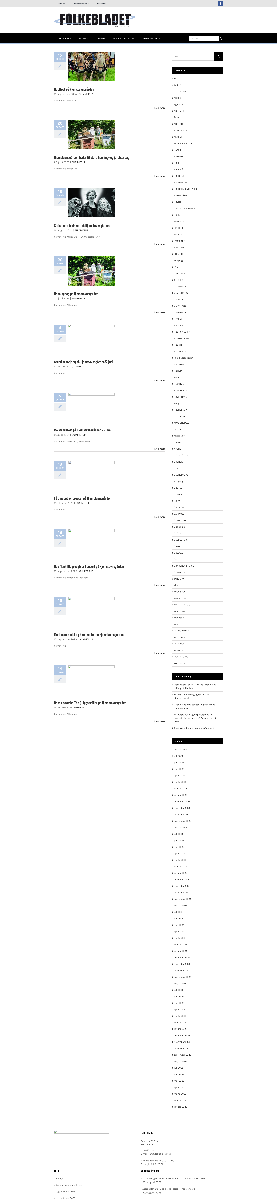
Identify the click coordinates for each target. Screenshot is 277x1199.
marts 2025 (180, 860)
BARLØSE (178, 156)
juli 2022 (178, 1067)
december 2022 (182, 1035)
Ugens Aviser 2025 (65, 1191)
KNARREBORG (181, 390)
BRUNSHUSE (180, 182)
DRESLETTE (180, 215)
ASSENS (178, 137)
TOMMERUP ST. (182, 604)
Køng (176, 403)
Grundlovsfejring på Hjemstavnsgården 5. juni (91, 339)
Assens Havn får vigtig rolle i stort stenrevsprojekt (168, 1188)
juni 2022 (179, 1074)
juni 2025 (179, 840)
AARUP (177, 85)
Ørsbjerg (178, 481)
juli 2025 (178, 834)
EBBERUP (179, 221)
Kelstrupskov (183, 91)
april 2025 (179, 853)
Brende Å (178, 169)
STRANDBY (179, 572)
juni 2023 (179, 996)
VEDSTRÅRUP (181, 637)
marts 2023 (180, 1015)
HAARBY (178, 318)
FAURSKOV (179, 241)
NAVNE (177, 448)
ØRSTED (178, 487)
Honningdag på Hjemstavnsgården (91, 271)
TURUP (177, 624)
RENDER (178, 494)
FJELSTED (179, 247)
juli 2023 (178, 990)
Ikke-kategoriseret (183, 357)
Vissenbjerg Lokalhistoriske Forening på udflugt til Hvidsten (174, 1178)
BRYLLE (177, 202)
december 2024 (182, 879)
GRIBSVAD (179, 299)
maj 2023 (179, 1003)
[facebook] (220, 3)
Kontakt (60, 1178)
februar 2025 (181, 866)
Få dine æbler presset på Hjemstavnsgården (91, 475)
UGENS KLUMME (182, 630)
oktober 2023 (181, 970)
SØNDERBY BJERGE (184, 565)
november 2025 (182, 808)
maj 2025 (179, 847)
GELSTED (178, 279)
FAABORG (178, 234)
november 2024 (182, 886)
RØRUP (177, 500)
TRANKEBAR (180, 611)
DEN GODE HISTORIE (184, 208)
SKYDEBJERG (181, 539)
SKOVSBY (179, 533)
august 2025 (180, 827)
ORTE (176, 468)
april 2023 (179, 1009)
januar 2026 (180, 795)
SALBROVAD (180, 507)
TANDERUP (179, 578)
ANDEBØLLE (180, 124)
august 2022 (180, 1061)
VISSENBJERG (181, 656)
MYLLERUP (179, 435)
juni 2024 (179, 918)
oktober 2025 (181, 814)
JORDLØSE (179, 364)
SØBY (177, 559)
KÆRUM (178, 370)
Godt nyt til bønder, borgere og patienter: (195, 728)
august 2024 (180, 905)
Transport (179, 617)
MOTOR (177, 429)
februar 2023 (181, 1022)
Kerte (176, 377)
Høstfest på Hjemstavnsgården (91, 66)
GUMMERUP (86, 94)
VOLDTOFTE (180, 663)
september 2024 (182, 899)
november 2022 (182, 1041)
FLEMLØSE (179, 254)
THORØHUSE (180, 591)
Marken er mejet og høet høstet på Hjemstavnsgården (91, 611)
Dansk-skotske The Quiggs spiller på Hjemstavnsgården (91, 680)
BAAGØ (177, 150)
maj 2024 (179, 925)
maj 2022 (179, 1080)
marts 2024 (180, 938)
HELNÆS (178, 325)
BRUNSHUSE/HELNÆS (185, 189)
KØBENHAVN (180, 396)
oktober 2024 (181, 892)
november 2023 (182, 964)
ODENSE (178, 461)
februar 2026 (181, 788)
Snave (177, 546)
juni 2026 (179, 762)
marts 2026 (180, 782)
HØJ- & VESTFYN (182, 331)
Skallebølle (179, 526)
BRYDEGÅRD (180, 195)
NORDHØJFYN (181, 455)
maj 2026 (179, 769)
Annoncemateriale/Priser (69, 1185)
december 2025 (182, 801)
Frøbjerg (178, 260)
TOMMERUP (180, 598)
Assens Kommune (183, 143)
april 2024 (179, 931)
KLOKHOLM (179, 383)
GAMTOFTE (179, 273)
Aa (175, 78)
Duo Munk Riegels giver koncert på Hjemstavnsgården (91, 543)
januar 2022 (180, 1106)
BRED (177, 163)
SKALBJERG (180, 520)
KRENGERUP (180, 409)
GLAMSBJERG (181, 292)
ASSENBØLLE (180, 130)
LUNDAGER (179, 416)
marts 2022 (180, 1093)
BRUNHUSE (180, 176)
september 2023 (182, 977)
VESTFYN (178, 650)
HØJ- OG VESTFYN (183, 338)
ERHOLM (178, 228)
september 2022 (182, 1054)
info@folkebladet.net (160, 1153)
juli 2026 (178, 756)
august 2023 (180, 983)
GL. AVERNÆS (181, 286)
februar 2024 (181, 944)
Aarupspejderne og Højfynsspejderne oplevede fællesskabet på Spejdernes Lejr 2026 (195, 718)
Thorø (177, 585)
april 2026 (179, 775)
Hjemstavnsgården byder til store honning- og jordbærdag (91, 134)
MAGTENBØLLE (181, 422)
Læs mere (159, 107)
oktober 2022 (181, 1048)
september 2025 (182, 821)
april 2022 (179, 1087)
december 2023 (182, 957)
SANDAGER (179, 513)
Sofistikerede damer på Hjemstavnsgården (91, 202)
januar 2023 (180, 1028)
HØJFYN (178, 344)
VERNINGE (179, 643)
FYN (176, 266)
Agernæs (178, 104)
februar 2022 (181, 1100)
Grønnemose (180, 305)
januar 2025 (180, 873)
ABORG (177, 98)
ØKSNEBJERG (181, 474)
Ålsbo (177, 117)
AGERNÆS (179, 111)
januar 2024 (180, 951)
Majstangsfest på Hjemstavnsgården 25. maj (91, 407)
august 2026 (180, 749)
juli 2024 (178, 912)
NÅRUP (177, 442)
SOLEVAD (178, 552)
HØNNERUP (180, 351)
